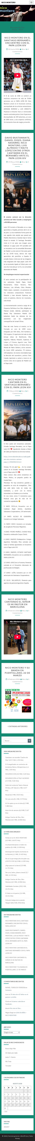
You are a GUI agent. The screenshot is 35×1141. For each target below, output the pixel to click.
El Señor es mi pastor (12, 893)
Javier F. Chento (10, 1057)
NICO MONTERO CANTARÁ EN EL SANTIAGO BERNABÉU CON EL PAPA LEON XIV (17, 383)
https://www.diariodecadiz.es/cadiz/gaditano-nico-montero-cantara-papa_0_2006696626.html (17, 459)
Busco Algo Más (10, 1048)
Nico (23, 49)
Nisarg (17, 1138)
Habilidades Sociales (12, 886)
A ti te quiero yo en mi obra (14, 803)
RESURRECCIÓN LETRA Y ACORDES (17, 778)
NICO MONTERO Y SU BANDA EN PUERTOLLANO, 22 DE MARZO (17, 671)
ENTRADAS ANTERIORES (18, 726)
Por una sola (9, 799)
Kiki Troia (8, 1061)
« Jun (5, 1111)
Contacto (8, 990)
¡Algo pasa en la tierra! (12, 865)
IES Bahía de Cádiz (11, 1053)
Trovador (8, 1066)
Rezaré (7, 795)
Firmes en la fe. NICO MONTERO (16, 838)
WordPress (24, 1136)
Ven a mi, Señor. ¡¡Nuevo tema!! (15, 872)
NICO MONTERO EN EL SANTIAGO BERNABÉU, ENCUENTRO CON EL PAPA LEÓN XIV (17, 41)
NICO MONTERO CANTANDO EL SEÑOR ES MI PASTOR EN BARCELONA (17, 603)
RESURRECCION (10, 774)
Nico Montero (8, 2)
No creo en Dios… (16, 1008)
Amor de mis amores (12, 810)
